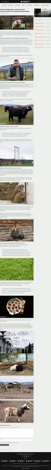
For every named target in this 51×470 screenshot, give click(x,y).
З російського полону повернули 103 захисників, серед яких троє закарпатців (40, 26)
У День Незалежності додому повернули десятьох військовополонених (40, 19)
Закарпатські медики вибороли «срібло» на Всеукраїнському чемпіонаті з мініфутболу (40, 37)
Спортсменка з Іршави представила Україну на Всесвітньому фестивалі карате (41, 43)
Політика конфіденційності (25, 468)
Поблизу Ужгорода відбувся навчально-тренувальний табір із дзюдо (40, 30)
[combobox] (42, 1)
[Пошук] (48, 1)
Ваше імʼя (1, 438)
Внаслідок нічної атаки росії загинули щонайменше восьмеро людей (39, 47)
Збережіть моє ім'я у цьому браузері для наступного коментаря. (10, 442)
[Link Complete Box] (42, 13)
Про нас (25, 458)
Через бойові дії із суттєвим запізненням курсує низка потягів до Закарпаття (40, 23)
